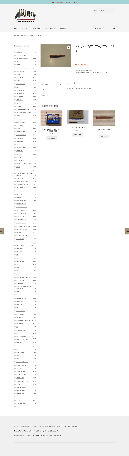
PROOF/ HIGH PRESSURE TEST (25, 336)
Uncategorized (20, 390)
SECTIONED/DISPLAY (22, 362)
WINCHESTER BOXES (22, 403)
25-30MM (18, 74)
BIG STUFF (19, 157)
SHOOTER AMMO (21, 365)
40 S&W (18, 106)
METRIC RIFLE (20, 301)
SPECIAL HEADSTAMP (22, 381)
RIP (17, 349)
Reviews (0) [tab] (44, 95)
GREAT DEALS (20, 245)
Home (16, 28)
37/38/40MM (19, 96)
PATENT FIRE (20, 323)
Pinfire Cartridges (43, 435)
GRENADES (19, 248)
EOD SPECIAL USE (21, 213)
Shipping (41, 431)
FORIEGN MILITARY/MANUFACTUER (26, 242)
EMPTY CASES (20, 210)
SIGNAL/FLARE (20, 371)
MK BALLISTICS (20, 311)
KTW (17, 267)
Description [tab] (44, 84)
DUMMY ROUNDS (21, 200)
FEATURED (19, 232)
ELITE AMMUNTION (21, 207)
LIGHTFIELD (19, 283)
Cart (45, 28)
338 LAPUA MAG (20, 90)
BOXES (18, 167)
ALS (17, 144)
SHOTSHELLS (20, 368)
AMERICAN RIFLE (21, 148)
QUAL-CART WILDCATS (22, 339)
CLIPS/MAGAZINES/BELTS (23, 185)
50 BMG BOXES (20, 132)
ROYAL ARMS (20, 352)
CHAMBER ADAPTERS (22, 181)
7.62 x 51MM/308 (21, 135)
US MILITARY (103, 72)
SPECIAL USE (95, 72)
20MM (18, 65)
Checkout (53, 28)
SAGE (17, 359)
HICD (17, 258)
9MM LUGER (19, 141)
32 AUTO (18, 87)
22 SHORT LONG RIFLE (22, 68)
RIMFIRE (18, 346)
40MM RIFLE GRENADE (22, 109)
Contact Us (54, 431)
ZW (17, 406)
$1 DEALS (19, 52)
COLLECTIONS (20, 188)
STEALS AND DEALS (22, 387)
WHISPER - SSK (20, 397)
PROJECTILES (20, 333)
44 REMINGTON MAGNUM (23, 113)
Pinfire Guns (30, 435)
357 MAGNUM (20, 93)
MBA (17, 292)
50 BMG (18, 128)
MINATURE (19, 304)
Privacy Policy (18, 431)
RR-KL (18, 355)
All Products (25, 28)
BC (17, 154)
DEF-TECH (19, 194)
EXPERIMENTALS (21, 223)
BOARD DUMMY (20, 160)
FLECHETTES (20, 239)
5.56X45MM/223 (25, 35)
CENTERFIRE (19, 178)
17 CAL (18, 61)
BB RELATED (19, 151)
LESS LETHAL (20, 280)
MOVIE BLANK (20, 314)
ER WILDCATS (20, 216)
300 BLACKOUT (20, 84)
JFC (17, 264)
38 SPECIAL (19, 100)
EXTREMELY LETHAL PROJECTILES (26, 229)
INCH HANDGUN (20, 261)
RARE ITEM (19, 343)
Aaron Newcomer (56, 435)
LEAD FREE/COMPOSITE (23, 277)
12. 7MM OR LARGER (22, 58)
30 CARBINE (19, 77)
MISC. (18, 308)
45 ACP (18, 116)
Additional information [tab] (48, 90)
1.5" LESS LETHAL (21, 55)
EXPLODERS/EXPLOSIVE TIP (24, 226)
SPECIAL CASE (20, 378)
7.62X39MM (19, 138)
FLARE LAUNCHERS (21, 236)
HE (17, 255)
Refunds (47, 431)
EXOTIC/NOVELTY (21, 220)
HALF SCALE (19, 251)
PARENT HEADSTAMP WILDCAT (25, 320)
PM (17, 327)
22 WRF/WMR (20, 71)
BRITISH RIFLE (20, 170)
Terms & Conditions (30, 431)
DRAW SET (19, 197)
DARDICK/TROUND (21, 191)
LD (17, 271)
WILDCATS (19, 400)
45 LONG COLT (20, 119)
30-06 (18, 81)
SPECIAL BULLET (21, 374)
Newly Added (37, 28)
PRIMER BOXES (20, 330)
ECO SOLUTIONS (21, 204)
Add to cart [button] (51, 138)
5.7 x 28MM (19, 125)
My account (63, 28)
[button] (68, 47)
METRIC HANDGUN (21, 298)
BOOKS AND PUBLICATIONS (24, 164)
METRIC (18, 295)
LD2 (17, 274)
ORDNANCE (19, 317)
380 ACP (18, 103)
